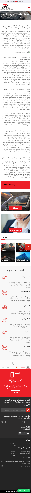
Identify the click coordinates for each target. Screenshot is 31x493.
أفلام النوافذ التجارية (25, 453)
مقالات (28, 443)
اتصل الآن (15, 208)
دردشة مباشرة (15, 230)
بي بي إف (13, 453)
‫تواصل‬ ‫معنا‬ (15, 392)
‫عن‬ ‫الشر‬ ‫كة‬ (13, 443)
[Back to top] (29, 486)
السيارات (21, 17)
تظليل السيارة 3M (25, 451)
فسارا (14, 455)
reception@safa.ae (21, 1)
